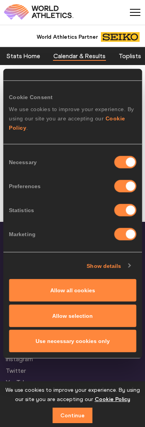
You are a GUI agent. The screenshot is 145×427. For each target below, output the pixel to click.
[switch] (125, 186)
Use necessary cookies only (73, 341)
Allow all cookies (72, 290)
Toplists (130, 56)
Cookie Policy (112, 399)
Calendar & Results (79, 56)
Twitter (16, 370)
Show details (104, 265)
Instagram (19, 359)
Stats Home (23, 56)
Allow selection (72, 315)
